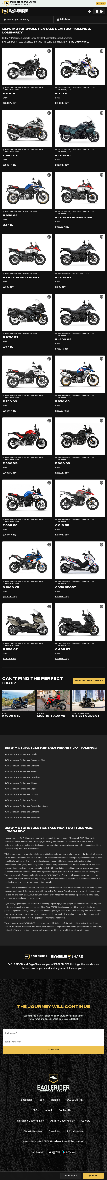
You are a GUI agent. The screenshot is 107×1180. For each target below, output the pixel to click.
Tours (42, 1100)
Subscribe (53, 1050)
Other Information (75, 1131)
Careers (85, 1121)
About (48, 1110)
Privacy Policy (54, 1131)
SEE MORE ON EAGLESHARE (89, 681)
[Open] (53, 19)
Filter (94, 1176)
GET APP (100, 3)
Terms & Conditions (33, 1131)
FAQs (35, 1110)
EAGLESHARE (74, 1100)
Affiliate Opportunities (62, 1121)
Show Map (70, 1176)
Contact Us (65, 1110)
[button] (27, 76)
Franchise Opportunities (30, 1121)
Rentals (55, 1100)
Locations (26, 1100)
